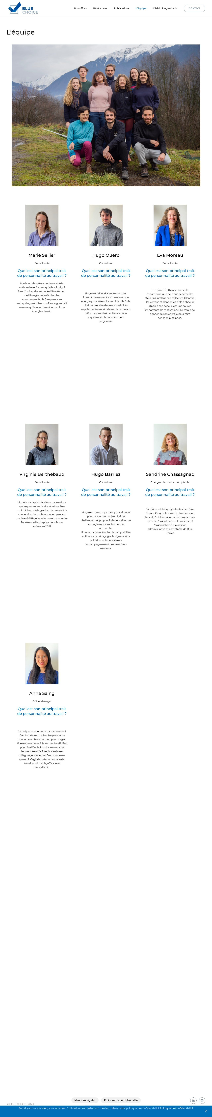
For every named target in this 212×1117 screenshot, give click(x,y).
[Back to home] (24, 8)
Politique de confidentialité (121, 1100)
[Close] (206, 1111)
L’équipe (141, 8)
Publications (121, 8)
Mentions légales (85, 1100)
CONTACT (194, 8)
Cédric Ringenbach (165, 8)
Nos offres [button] (80, 8)
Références (100, 8)
